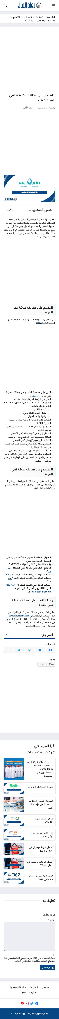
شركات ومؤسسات (33, 17)
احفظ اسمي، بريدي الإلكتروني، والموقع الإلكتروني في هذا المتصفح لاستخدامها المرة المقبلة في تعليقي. (29, 959)
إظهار (10, 209)
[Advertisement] (29, 59)
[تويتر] (19, 650)
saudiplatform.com (19, 615)
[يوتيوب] (22, 1004)
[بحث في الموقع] (5, 5)
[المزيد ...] (8, 650)
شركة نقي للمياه (46, 664)
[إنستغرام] (27, 1004)
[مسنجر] (40, 650)
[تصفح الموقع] (53, 5)
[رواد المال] (29, 5)
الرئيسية (51, 17)
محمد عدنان (42, 107)
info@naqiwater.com (40, 591)
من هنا (35, 395)
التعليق (51, 920)
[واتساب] (29, 650)
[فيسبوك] (50, 650)
